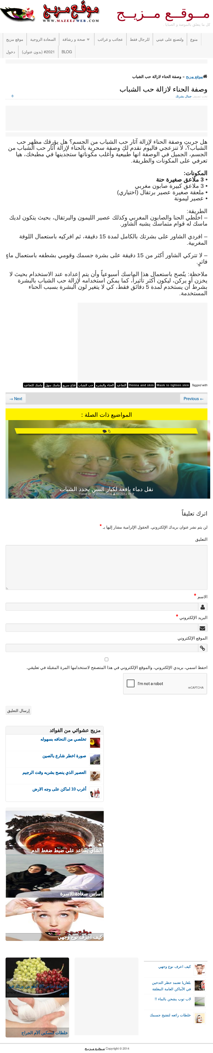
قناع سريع (69, 385)
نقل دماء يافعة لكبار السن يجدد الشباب (106, 488)
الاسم (200, 596)
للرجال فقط (139, 39)
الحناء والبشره (105, 385)
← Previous (194, 398)
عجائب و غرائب (110, 39)
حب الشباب (85, 385)
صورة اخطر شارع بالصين (64, 755)
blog (67, 51)
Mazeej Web (125, 494)
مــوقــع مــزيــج (163, 13)
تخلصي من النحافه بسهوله (63, 739)
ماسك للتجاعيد (33, 385)
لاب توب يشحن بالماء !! (173, 998)
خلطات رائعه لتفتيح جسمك (170, 1014)
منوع (194, 39)
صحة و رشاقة (73, 39)
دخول (10, 51)
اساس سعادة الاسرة (81, 894)
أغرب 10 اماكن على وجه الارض (59, 789)
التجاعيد (121, 385)
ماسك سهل (52, 385)
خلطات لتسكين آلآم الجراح (44, 1032)
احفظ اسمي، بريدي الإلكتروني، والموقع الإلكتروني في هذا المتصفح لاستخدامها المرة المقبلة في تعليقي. (116, 667)
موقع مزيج (14, 39)
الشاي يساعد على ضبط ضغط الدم (66, 850)
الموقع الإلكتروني (192, 638)
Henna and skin (141, 385)
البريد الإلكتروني (191, 617)
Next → (15, 398)
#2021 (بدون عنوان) (38, 51)
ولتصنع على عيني (170, 39)
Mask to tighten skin (173, 385)
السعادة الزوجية (43, 39)
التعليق (201, 539)
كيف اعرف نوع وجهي (80, 937)
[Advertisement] (106, 62)
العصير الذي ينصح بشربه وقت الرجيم (54, 772)
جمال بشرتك (184, 96)
